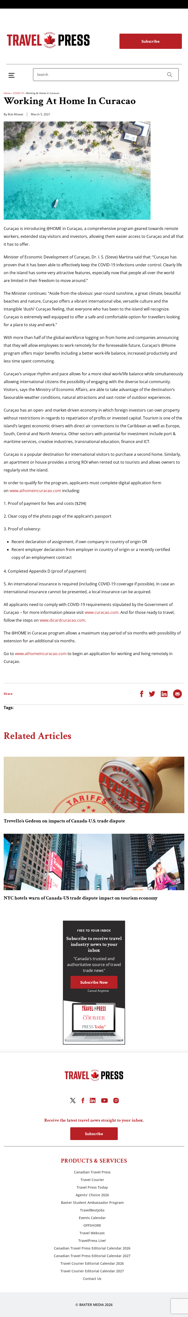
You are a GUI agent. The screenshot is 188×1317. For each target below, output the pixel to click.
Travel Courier (92, 1179)
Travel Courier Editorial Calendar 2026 (92, 1263)
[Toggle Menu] (12, 75)
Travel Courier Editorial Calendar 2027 (92, 1271)
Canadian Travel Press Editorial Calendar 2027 (92, 1255)
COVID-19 (18, 93)
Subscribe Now (94, 982)
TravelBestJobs (92, 1210)
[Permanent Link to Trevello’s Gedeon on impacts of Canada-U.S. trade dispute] (94, 785)
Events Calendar (92, 1217)
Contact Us (92, 1278)
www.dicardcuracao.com (62, 620)
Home (7, 93)
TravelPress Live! (92, 1240)
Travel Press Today (92, 1187)
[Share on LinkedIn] (164, 693)
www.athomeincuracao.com (35, 490)
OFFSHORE (92, 1225)
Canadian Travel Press (92, 1172)
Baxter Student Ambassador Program (92, 1202)
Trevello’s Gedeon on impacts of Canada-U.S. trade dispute (64, 821)
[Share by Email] (177, 693)
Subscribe (150, 41)
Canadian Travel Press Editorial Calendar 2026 (92, 1248)
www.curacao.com (101, 612)
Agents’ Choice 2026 (92, 1195)
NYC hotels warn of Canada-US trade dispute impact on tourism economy (81, 898)
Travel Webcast (92, 1233)
